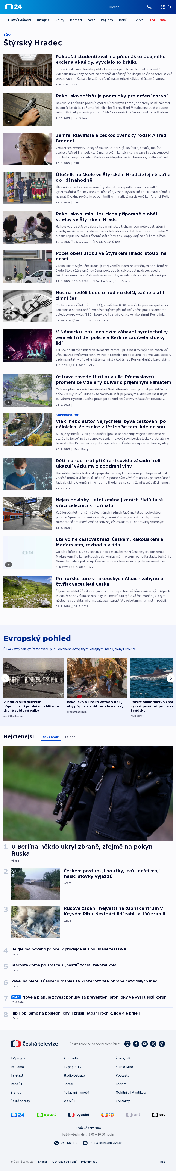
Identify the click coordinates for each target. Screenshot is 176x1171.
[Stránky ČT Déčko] (107, 1114)
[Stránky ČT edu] (158, 1114)
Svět (91, 20)
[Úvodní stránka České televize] (35, 1043)
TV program (19, 1058)
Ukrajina (43, 20)
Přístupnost (89, 1162)
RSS (162, 1162)
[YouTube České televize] (144, 1043)
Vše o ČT (69, 1101)
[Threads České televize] (161, 1043)
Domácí (76, 20)
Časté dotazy (20, 1101)
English (42, 1162)
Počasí (68, 1084)
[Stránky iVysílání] (78, 1114)
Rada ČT (17, 1084)
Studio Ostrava (74, 1075)
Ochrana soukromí (64, 1162)
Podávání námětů (76, 1092)
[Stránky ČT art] (133, 1114)
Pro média (70, 1058)
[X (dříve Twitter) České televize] (153, 1043)
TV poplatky (72, 1067)
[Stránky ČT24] (17, 1114)
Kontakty (123, 1101)
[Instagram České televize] (127, 1043)
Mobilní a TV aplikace (131, 1092)
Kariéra (121, 1084)
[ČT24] (13, 6)
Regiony (107, 20)
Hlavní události (19, 20)
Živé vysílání (124, 1058)
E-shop (16, 1092)
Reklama (17, 1067)
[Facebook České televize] (136, 1043)
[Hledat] (149, 7)
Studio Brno (124, 1067)
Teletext (17, 1075)
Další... (124, 20)
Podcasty (122, 1075)
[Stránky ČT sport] (46, 1114)
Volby (60, 20)
